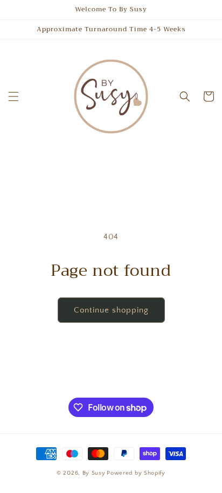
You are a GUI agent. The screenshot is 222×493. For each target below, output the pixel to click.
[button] (13, 96)
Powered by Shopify (136, 473)
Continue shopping (111, 310)
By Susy (94, 473)
